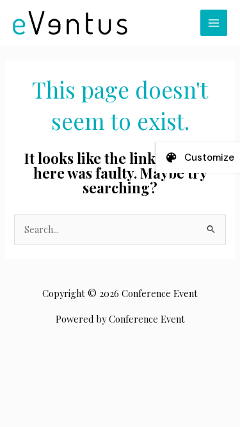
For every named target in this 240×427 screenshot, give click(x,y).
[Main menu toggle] (213, 23)
